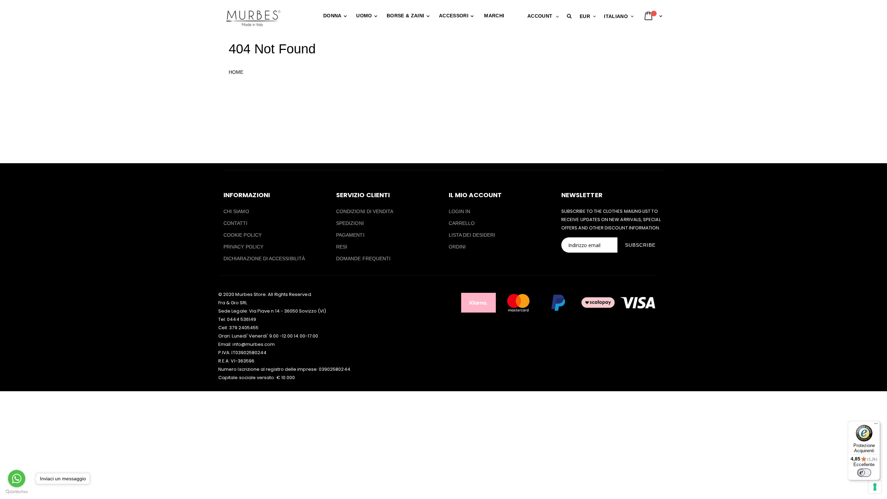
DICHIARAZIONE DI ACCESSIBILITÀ (264, 258)
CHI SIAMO (236, 211)
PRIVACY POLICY (243, 247)
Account (539, 16)
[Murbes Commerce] (252, 18)
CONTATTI (235, 223)
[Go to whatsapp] (16, 478)
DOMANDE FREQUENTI (363, 258)
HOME (236, 72)
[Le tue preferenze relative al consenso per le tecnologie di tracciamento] (874, 486)
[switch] (864, 473)
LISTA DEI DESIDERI (472, 235)
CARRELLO (462, 223)
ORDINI (457, 247)
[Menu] (876, 425)
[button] (570, 16)
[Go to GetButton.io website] (17, 492)
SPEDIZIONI (350, 223)
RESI (341, 247)
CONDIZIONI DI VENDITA (364, 211)
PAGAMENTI (350, 235)
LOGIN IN (460, 211)
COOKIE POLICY (242, 235)
